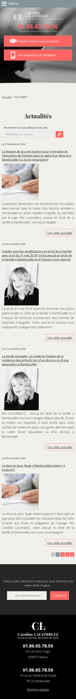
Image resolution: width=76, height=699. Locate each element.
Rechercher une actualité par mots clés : (26, 127)
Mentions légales (38, 690)
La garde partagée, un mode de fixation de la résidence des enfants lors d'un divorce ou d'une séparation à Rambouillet (35, 360)
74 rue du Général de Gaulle (38, 678)
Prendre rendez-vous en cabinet (38, 41)
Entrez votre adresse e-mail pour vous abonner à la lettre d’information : (38, 583)
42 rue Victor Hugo (38, 654)
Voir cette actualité (59, 233)
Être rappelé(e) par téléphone (37, 55)
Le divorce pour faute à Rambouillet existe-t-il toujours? (33, 468)
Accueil (6, 97)
